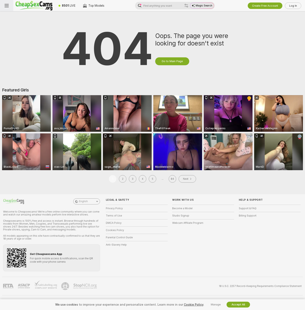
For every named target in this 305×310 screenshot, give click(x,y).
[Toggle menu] (6, 5)
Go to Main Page (172, 61)
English (83, 201)
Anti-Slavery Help (116, 244)
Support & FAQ (247, 208)
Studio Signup (180, 215)
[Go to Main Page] (34, 5)
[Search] (186, 6)
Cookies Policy (115, 230)
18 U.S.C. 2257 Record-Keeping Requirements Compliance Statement (260, 286)
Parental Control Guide (119, 237)
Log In (293, 5)
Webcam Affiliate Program (187, 222)
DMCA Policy (114, 222)
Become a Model (182, 208)
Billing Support (247, 215)
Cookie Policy (193, 304)
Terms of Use (114, 215)
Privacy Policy (114, 208)
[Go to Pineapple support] (65, 286)
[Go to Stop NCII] (85, 286)
